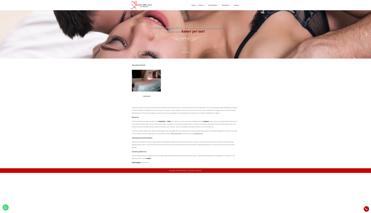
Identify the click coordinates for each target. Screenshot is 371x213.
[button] (6, 207)
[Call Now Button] (366, 209)
